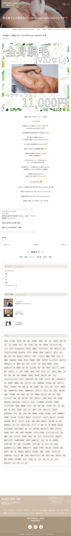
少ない (28, 363)
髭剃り (34, 409)
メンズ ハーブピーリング (52, 432)
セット (54, 375)
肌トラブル (43, 394)
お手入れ (56, 363)
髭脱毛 (30, 436)
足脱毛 (37, 421)
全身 (3, 237)
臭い (5, 375)
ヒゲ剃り (42, 447)
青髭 (60, 421)
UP (65, 341)
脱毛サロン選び (16, 402)
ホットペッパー (25, 402)
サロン (50, 341)
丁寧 (18, 463)
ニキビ (39, 409)
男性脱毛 (56, 402)
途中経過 (35, 447)
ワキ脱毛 (19, 409)
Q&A (51, 444)
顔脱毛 (59, 371)
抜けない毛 (43, 375)
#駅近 (50, 257)
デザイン (29, 405)
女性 (14, 375)
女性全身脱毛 (13, 360)
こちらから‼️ (35, 181)
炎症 (64, 455)
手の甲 (37, 371)
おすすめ (19, 341)
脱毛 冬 (14, 421)
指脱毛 (32, 371)
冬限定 (21, 432)
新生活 (53, 356)
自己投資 (35, 352)
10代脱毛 (60, 398)
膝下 (5, 409)
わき (61, 432)
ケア (22, 463)
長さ (26, 428)
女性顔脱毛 (55, 440)
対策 (50, 394)
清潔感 (5, 360)
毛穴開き (11, 459)
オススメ (56, 352)
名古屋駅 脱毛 (8, 455)
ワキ (64, 371)
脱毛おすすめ (22, 352)
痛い (63, 405)
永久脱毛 (31, 459)
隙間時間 (23, 405)
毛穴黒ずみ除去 (8, 413)
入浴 (32, 394)
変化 (51, 386)
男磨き (5, 436)
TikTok (21, 379)
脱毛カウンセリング (35, 455)
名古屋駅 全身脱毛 (19, 440)
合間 (43, 405)
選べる (47, 455)
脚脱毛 (47, 356)
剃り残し (35, 348)
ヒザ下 (34, 356)
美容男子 (63, 386)
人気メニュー (55, 367)
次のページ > (64, 244)
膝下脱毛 (35, 413)
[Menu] (68, 4)
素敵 (18, 394)
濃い (14, 425)
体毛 (55, 405)
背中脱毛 (50, 363)
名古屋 (5, 341)
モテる (25, 409)
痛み (23, 363)
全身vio (56, 444)
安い (61, 352)
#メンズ (32, 257)
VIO (6, 279)
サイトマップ (63, 513)
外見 (42, 386)
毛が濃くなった (8, 367)
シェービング (28, 383)
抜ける (13, 409)
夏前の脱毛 (20, 451)
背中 (54, 394)
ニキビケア (45, 417)
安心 (14, 463)
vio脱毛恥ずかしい (60, 379)
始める (32, 402)
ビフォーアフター (54, 360)
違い (64, 348)
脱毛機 (48, 367)
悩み (44, 459)
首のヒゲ (28, 348)
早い (30, 428)
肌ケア (24, 459)
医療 (22, 455)
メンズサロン (21, 417)
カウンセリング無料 (9, 405)
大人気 (58, 356)
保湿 (17, 432)
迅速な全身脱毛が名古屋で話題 (11, 223)
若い (30, 409)
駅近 (12, 451)
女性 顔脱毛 (18, 459)
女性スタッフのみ (25, 425)
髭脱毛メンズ (59, 436)
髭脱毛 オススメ (8, 440)
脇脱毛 (51, 428)
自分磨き (36, 386)
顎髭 (62, 447)
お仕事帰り (34, 341)
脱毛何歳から (7, 425)
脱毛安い (31, 375)
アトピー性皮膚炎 (26, 444)
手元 (20, 413)
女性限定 (10, 383)
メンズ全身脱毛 (40, 402)
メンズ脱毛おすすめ (19, 348)
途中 (28, 394)
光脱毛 (40, 341)
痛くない (26, 360)
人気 (10, 344)
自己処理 (46, 344)
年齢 (10, 356)
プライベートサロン (43, 348)
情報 (19, 398)
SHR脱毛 (20, 360)
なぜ (18, 425)
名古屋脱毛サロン (29, 390)
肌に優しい (44, 421)
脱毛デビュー (63, 360)
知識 (15, 398)
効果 (45, 341)
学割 (60, 344)
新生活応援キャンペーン (10, 447)
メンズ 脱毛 (61, 417)
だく (15, 444)
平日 (19, 386)
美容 (52, 455)
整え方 (58, 394)
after (50, 390)
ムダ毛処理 (55, 447)
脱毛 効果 (24, 398)
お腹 (23, 367)
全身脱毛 (16, 383)
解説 (55, 398)
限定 (24, 386)
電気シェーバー (47, 409)
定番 (30, 413)
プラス (46, 386)
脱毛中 (49, 398)
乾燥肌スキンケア (27, 447)
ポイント (29, 352)
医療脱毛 (32, 360)
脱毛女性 (60, 425)
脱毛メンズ (28, 451)
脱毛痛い (21, 390)
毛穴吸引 (24, 436)
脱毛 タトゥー (44, 428)
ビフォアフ (11, 371)
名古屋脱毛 (24, 375)
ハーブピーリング (37, 417)
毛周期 (41, 379)
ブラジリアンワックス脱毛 (10, 352)
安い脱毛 (41, 413)
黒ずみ (43, 363)
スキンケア (21, 421)
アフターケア (59, 428)
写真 (10, 375)
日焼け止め (58, 455)
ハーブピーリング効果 (39, 432)
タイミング (47, 379)
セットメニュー (8, 398)
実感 (5, 390)
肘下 (5, 371)
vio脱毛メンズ (48, 352)
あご (52, 459)
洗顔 (11, 436)
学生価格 (37, 394)
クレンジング (17, 436)
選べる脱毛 (35, 451)
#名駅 (45, 257)
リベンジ (34, 425)
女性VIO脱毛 (7, 421)
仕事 (39, 405)
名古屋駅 (6, 417)
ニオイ (20, 371)
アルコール (16, 455)
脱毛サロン (19, 356)
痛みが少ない (7, 463)
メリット (43, 371)
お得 (40, 344)
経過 (43, 367)
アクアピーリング (56, 451)
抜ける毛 (37, 375)
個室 (5, 237)
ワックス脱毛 (33, 367)
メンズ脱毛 (12, 341)
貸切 (51, 348)
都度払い (28, 417)
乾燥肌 (19, 447)
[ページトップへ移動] (68, 501)
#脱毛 (26, 257)
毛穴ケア (55, 409)
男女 (54, 383)
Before (45, 390)
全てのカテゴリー (10, 271)
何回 (35, 436)
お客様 (22, 394)
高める (12, 432)
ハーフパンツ (41, 356)
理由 (50, 375)
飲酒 (5, 459)
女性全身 (15, 344)
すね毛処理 (12, 394)
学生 (14, 356)
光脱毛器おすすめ (13, 390)
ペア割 (11, 348)
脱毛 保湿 (48, 447)
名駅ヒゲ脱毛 (29, 432)
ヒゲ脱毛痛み (13, 386)
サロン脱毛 (48, 383)
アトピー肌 (13, 417)
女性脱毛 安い (35, 440)
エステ (15, 413)
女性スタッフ (27, 356)
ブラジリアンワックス (48, 436)
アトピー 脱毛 (36, 444)
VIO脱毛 (6, 386)
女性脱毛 (26, 371)
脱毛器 (41, 352)
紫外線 (17, 405)
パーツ (56, 459)
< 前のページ (6, 244)
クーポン (34, 363)
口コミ (20, 344)
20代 (34, 383)
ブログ (54, 413)
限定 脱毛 (61, 390)
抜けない (6, 451)
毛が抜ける (44, 360)
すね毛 (55, 390)
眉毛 (39, 367)
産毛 (36, 379)
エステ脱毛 (47, 413)
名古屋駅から (61, 413)
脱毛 (29, 341)
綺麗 (19, 444)
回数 (61, 341)
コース (39, 459)
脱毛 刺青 (36, 428)
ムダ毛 (24, 413)
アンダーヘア (39, 390)
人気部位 (62, 367)
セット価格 (48, 405)
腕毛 (53, 379)
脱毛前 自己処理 (19, 428)
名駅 (24, 341)
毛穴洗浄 (47, 451)
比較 (36, 344)
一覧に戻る (35, 244)
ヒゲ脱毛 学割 (8, 444)
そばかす (54, 371)
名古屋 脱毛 (7, 402)
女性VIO (28, 440)
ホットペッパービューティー (11, 379)
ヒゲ (6, 276)
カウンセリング (53, 344)
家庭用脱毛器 (41, 383)
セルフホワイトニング (11, 285)
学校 (35, 405)
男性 (31, 386)
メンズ (5, 348)
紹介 (25, 344)
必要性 (44, 398)
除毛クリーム (58, 348)
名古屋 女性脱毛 (8, 428)
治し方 (42, 440)
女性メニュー (38, 398)
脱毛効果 (6, 432)
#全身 (21, 257)
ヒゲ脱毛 (31, 344)
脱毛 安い (52, 417)
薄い (59, 405)
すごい (39, 436)
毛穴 (39, 363)
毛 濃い (28, 421)
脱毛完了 (56, 341)
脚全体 (41, 451)
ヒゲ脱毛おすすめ (29, 379)
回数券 (5, 394)
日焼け (31, 398)
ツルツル (57, 386)
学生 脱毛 (51, 421)
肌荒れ (26, 455)
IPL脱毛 (38, 360)
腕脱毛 (18, 363)
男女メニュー (61, 383)
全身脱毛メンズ (8, 363)
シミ (49, 371)
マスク (46, 444)
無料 (5, 356)
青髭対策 (54, 425)
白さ (27, 463)
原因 (33, 421)
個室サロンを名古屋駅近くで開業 (11, 227)
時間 (43, 455)
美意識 (18, 367)
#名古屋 (39, 257)
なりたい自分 (49, 402)
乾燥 (42, 425)
